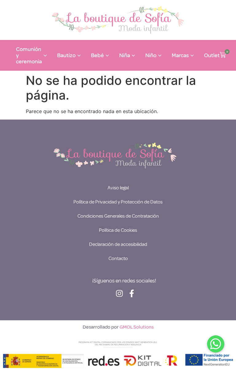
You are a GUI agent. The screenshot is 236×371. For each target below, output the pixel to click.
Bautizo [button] (66, 55)
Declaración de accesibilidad (118, 244)
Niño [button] (150, 55)
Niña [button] (124, 55)
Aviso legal (118, 188)
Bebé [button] (97, 55)
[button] (222, 55)
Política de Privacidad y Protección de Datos (118, 202)
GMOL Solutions (137, 327)
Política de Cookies (118, 230)
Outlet (212, 55)
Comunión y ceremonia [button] (29, 55)
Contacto (118, 258)
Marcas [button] (180, 55)
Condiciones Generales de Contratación (118, 216)
